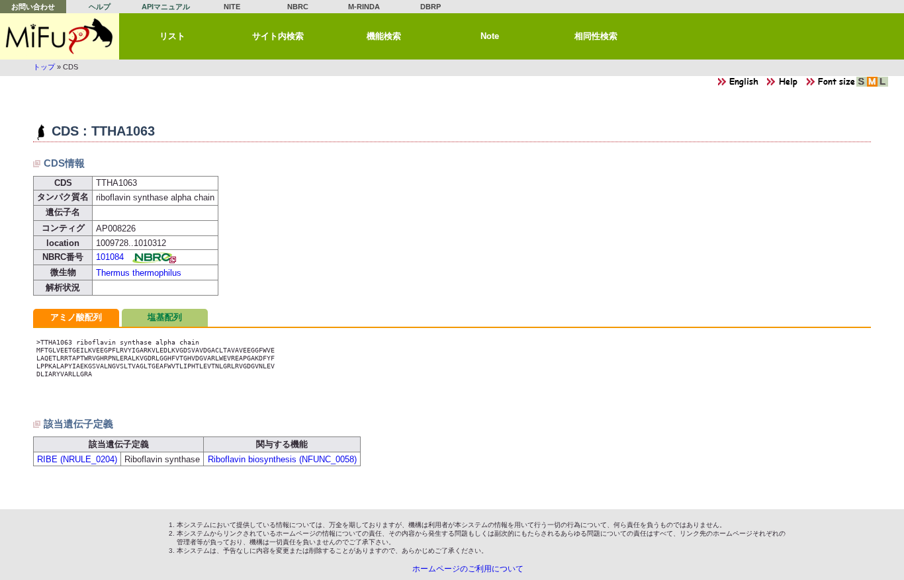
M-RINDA (364, 7)
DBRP (430, 7)
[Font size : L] (883, 85)
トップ (44, 67)
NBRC (297, 7)
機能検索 (384, 36)
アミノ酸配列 (76, 317)
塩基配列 (165, 317)
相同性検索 (595, 36)
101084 (110, 257)
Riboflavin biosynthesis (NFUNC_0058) (282, 459)
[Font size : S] (861, 85)
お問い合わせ (33, 7)
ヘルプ (100, 7)
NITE (232, 7)
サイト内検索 (278, 36)
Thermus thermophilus (138, 273)
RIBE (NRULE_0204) (77, 459)
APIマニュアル (166, 7)
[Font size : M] (872, 85)
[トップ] (59, 36)
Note (489, 36)
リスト (172, 36)
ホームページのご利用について (467, 568)
